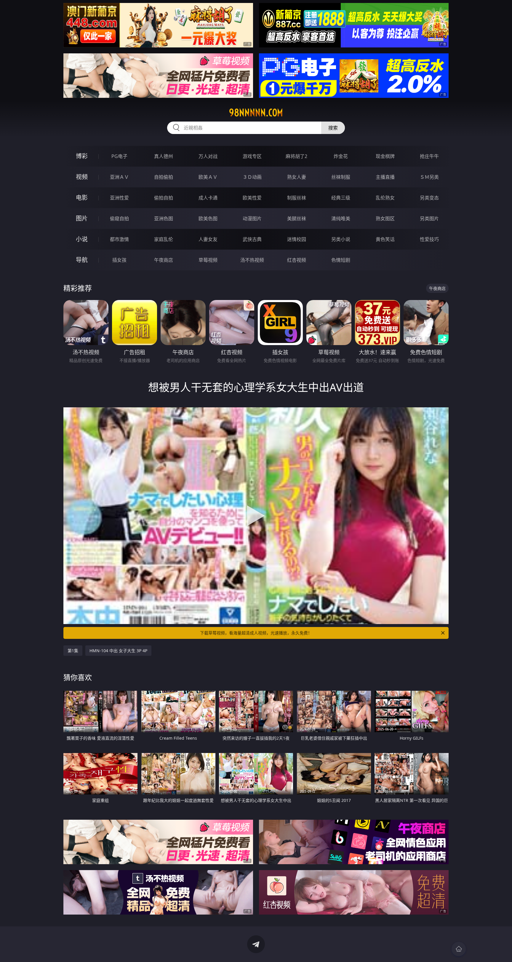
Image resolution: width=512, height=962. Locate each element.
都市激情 (119, 239)
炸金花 (341, 156)
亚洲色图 (163, 218)
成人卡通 (208, 197)
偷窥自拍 (119, 218)
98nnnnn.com (256, 113)
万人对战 (208, 156)
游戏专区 (252, 156)
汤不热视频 (252, 260)
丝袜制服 (340, 177)
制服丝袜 (296, 197)
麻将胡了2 (296, 156)
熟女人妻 (296, 177)
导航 (82, 260)
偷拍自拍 (163, 197)
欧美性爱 (252, 197)
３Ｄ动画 (252, 177)
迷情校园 (296, 239)
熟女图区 (385, 218)
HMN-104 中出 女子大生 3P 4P (118, 650)
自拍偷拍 (163, 177)
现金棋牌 (385, 156)
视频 (82, 177)
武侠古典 (252, 239)
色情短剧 (340, 260)
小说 (82, 239)
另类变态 (429, 197)
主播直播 (385, 177)
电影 (82, 198)
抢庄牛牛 (429, 156)
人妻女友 (208, 239)
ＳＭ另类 (429, 177)
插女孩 (119, 260)
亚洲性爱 (119, 197)
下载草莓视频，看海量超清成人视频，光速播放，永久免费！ (256, 633)
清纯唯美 (340, 218)
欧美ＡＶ (208, 177)
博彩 (82, 156)
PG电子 (119, 156)
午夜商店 (163, 260)
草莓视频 (208, 260)
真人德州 (163, 156)
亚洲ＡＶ (119, 177)
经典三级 (340, 197)
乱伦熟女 (385, 197)
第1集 (73, 650)
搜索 (333, 128)
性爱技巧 (429, 239)
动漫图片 (252, 218)
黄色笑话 (385, 239)
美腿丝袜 (296, 218)
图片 (82, 218)
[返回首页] (459, 949)
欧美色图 (208, 218)
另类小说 (340, 239)
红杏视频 (296, 260)
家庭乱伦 (163, 239)
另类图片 (429, 218)
